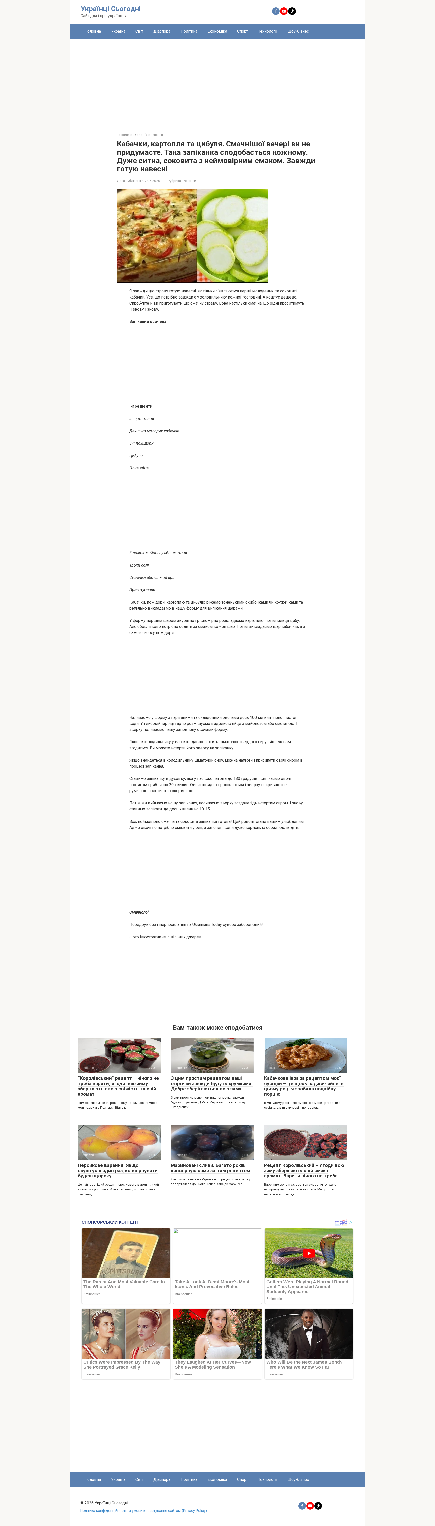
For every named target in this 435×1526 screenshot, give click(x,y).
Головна (93, 31)
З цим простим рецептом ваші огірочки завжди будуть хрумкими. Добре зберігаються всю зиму (212, 1083)
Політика (188, 31)
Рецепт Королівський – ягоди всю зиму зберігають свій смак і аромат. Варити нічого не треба (304, 1170)
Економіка (217, 31)
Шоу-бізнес (298, 31)
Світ (139, 31)
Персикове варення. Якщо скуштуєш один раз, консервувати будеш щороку (118, 1170)
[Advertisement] (217, 82)
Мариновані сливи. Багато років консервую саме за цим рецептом (210, 1167)
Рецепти (189, 181)
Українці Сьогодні (111, 9)
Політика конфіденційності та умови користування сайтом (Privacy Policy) (143, 1511)
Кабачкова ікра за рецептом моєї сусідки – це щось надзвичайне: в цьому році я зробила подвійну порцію (304, 1086)
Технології (267, 31)
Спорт (242, 31)
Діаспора (161, 31)
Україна (118, 31)
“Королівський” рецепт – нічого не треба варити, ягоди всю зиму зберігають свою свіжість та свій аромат (118, 1086)
